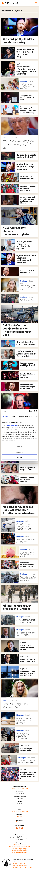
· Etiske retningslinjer (19, 845)
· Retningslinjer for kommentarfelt (19, 847)
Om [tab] (36, 416)
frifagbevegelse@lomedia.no (19, 788)
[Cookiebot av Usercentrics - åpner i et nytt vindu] (29, 411)
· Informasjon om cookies (19, 851)
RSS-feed (19, 817)
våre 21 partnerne (12, 425)
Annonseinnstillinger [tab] (25, 416)
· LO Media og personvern (19, 853)
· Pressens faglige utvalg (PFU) (22, 867)
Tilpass (18, 452)
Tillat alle (19, 447)
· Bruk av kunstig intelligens (19, 849)
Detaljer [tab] (13, 416)
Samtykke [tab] (5, 416)
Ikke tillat (19, 457)
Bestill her (19, 822)
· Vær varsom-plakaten (20, 865)
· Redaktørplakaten (19, 863)
